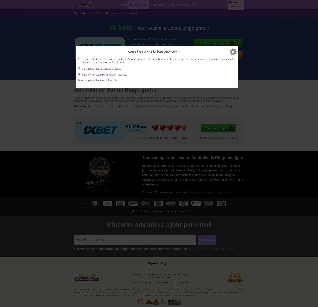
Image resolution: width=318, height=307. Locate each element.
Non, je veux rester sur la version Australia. (104, 74)
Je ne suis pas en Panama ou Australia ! (98, 80)
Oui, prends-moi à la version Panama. (101, 68)
